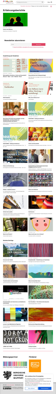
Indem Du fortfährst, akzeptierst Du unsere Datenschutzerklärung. (29, 47)
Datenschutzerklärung (35, 382)
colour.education (10, 384)
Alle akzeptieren (44, 388)
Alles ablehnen (31, 388)
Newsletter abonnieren (26, 6)
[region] (38, 382)
